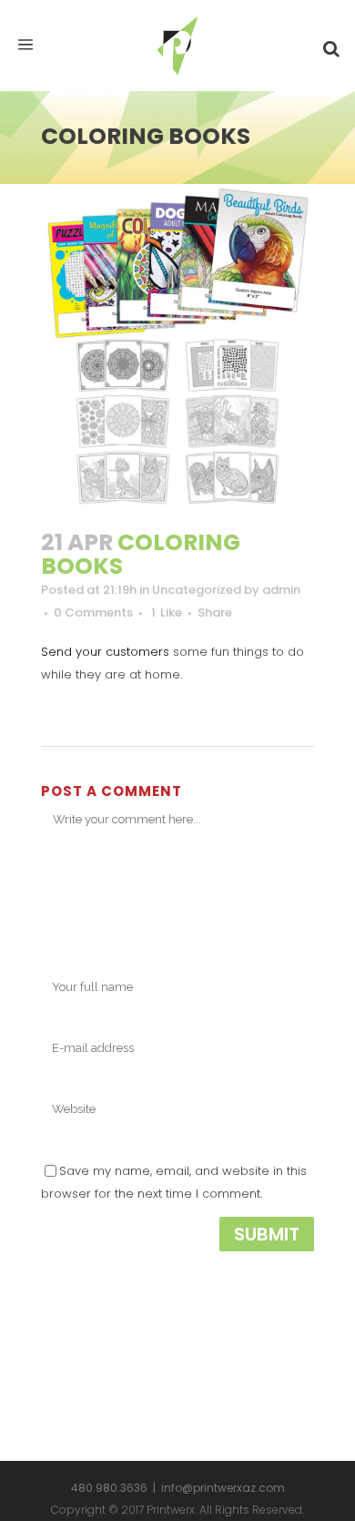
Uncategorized (196, 589)
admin (281, 589)
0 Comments (93, 612)
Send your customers (105, 651)
